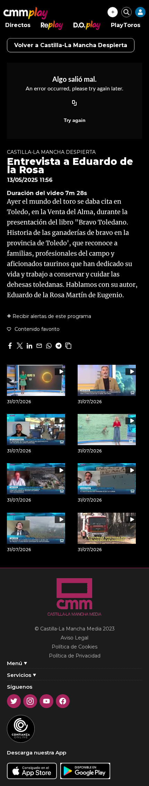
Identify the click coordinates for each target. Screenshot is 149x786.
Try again (75, 120)
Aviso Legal (74, 638)
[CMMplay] (25, 13)
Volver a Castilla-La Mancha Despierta (70, 45)
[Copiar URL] (74, 103)
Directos (17, 25)
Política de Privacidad (74, 656)
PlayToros (125, 25)
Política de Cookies (74, 647)
